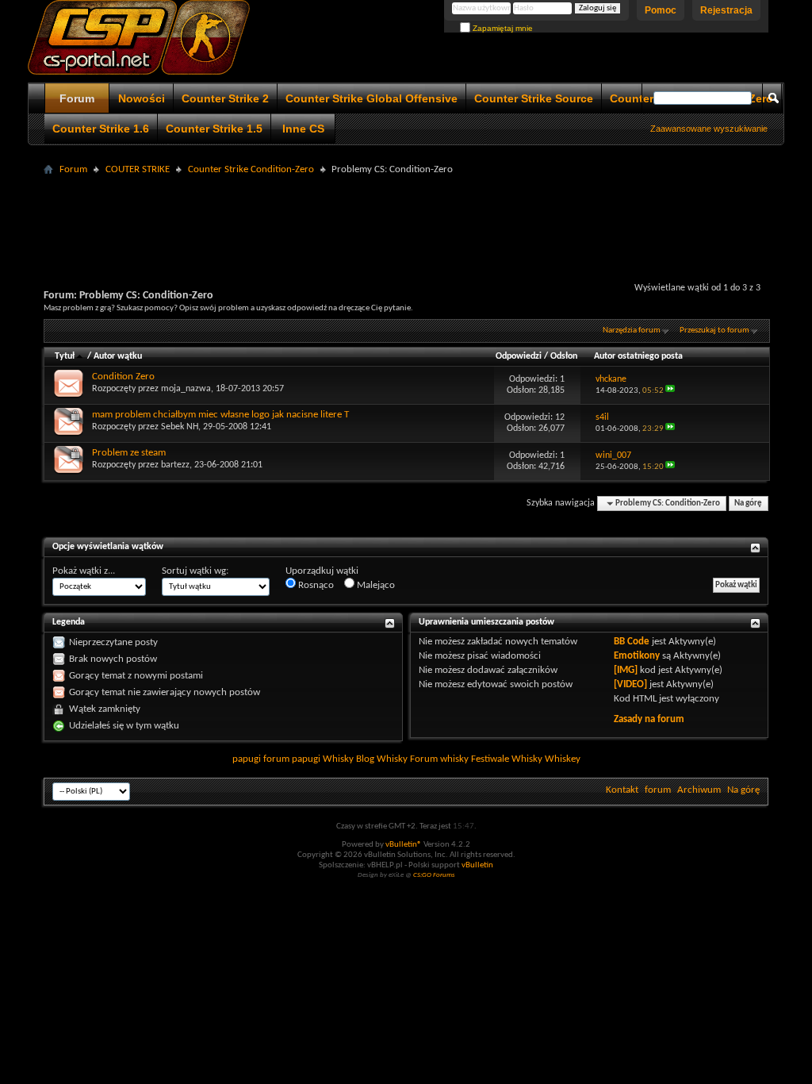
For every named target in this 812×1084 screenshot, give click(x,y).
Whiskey (562, 759)
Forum (76, 98)
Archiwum (699, 790)
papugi (246, 759)
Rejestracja (726, 10)
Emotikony (637, 656)
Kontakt (622, 790)
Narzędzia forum (632, 330)
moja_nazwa (186, 389)
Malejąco (374, 585)
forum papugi (291, 759)
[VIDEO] (630, 684)
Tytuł (65, 356)
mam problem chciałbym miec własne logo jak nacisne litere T (220, 414)
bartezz (175, 465)
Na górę (748, 503)
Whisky (338, 759)
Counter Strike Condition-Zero (251, 169)
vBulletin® (403, 844)
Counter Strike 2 (225, 98)
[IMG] (626, 670)
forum (658, 790)
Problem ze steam (129, 453)
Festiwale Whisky (506, 759)
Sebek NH (179, 427)
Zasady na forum (649, 719)
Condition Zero (123, 376)
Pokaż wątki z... (83, 571)
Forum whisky (439, 759)
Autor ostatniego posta (638, 356)
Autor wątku (118, 356)
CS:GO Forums (434, 874)
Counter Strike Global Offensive (371, 98)
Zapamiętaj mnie (501, 28)
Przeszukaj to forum (714, 330)
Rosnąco (315, 585)
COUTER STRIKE (137, 169)
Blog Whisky (382, 759)
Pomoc (660, 10)
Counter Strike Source (533, 98)
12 (560, 417)
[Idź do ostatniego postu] (670, 390)
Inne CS (303, 128)
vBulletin (477, 865)
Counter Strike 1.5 (214, 128)
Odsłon (563, 356)
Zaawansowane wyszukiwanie (709, 128)
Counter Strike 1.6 (100, 128)
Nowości (141, 98)
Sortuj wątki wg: (195, 571)
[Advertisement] (406, 216)
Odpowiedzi (519, 356)
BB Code (631, 641)
